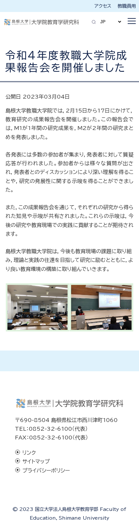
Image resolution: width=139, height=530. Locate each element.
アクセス (102, 6)
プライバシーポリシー (46, 470)
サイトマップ (36, 461)
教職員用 (127, 6)
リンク (29, 452)
